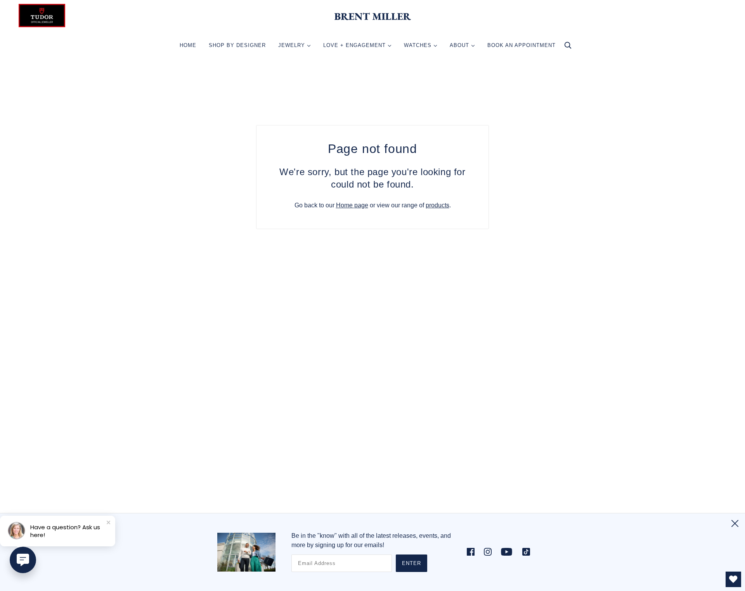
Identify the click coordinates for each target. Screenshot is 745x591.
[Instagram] (487, 552)
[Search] (567, 47)
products (437, 205)
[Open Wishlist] (733, 579)
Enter (411, 563)
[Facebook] (473, 552)
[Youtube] (506, 552)
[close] (735, 523)
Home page (352, 205)
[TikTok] (524, 552)
